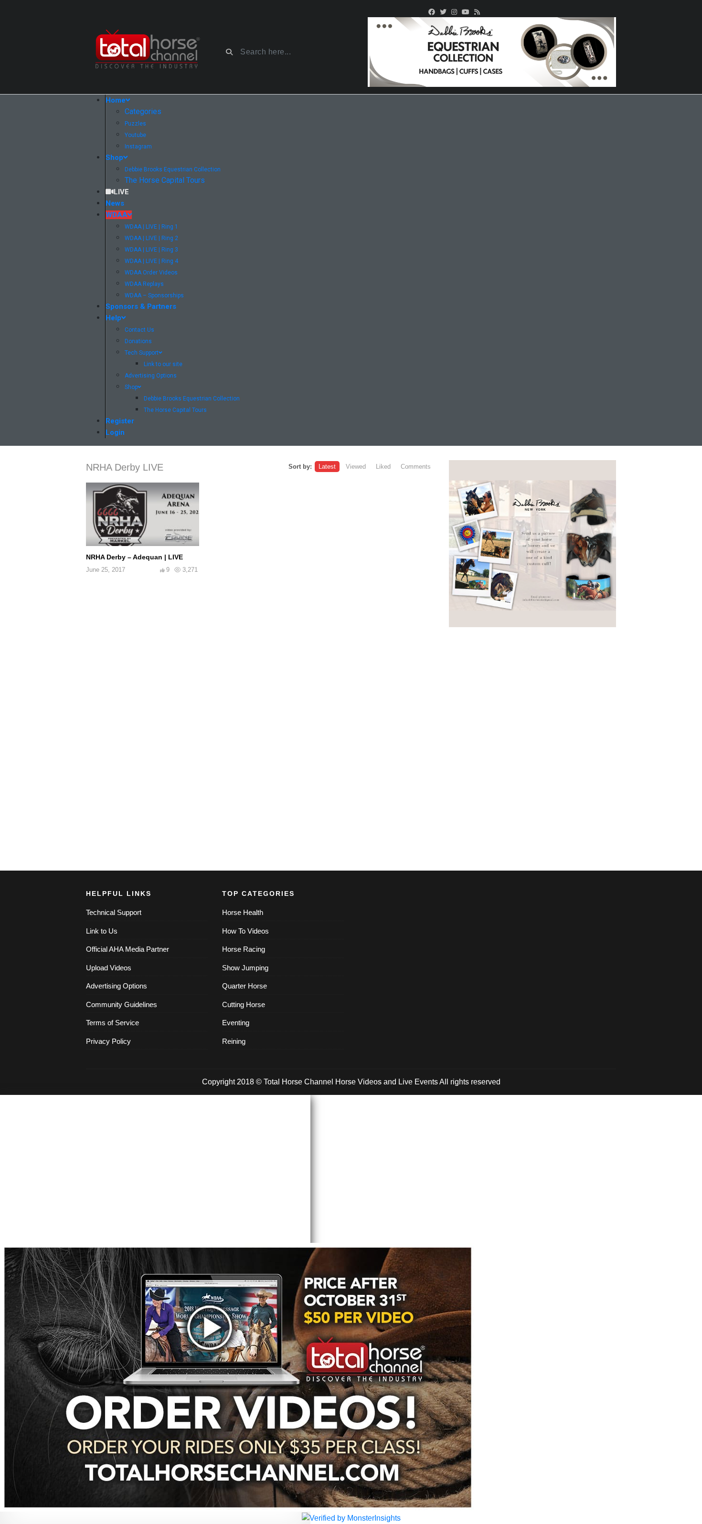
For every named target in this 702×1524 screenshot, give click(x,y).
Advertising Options (116, 986)
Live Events (418, 1082)
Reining (233, 1041)
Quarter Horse (244, 986)
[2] (492, 51)
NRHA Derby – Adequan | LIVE (134, 557)
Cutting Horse (243, 1004)
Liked (383, 466)
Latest (327, 466)
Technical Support (113, 912)
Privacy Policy (108, 1041)
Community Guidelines (121, 1004)
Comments (416, 466)
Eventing (235, 1023)
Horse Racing (243, 949)
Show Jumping (245, 968)
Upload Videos (108, 968)
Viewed (356, 466)
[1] (532, 543)
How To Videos (245, 931)
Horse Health (242, 912)
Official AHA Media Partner (127, 949)
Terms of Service (112, 1023)
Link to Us (101, 931)
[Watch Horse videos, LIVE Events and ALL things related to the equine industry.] (147, 52)
